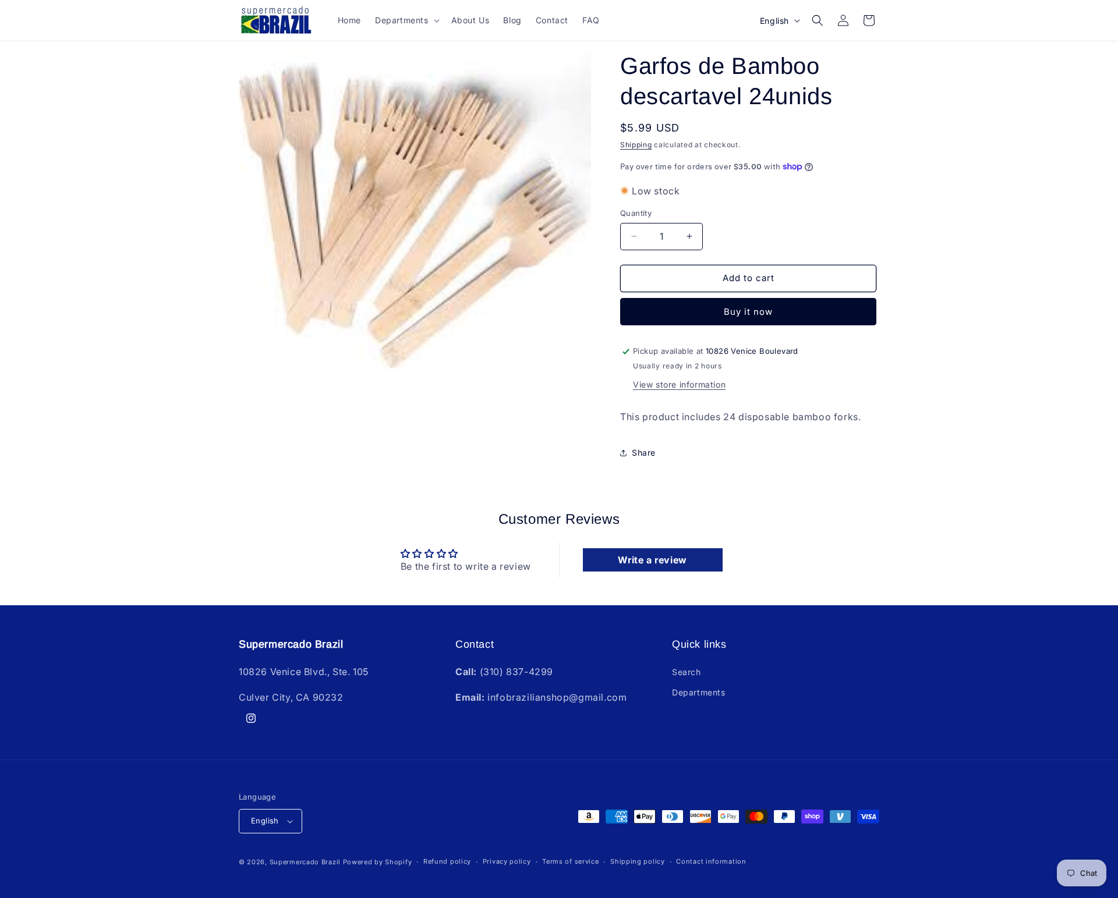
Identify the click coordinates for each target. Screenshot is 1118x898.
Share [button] (644, 452)
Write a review (652, 560)
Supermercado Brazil (305, 862)
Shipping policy (637, 861)
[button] (406, 20)
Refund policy (447, 861)
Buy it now (748, 311)
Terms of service (570, 861)
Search (686, 672)
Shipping (636, 144)
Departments (699, 692)
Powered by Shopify (377, 862)
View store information (679, 384)
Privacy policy (507, 861)
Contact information (711, 861)
